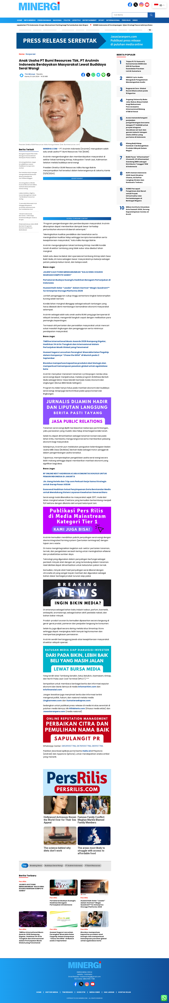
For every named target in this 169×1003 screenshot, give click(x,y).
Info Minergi (30, 20)
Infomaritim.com (87, 686)
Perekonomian (44, 20)
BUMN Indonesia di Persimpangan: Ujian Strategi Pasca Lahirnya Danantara (103, 25)
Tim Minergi (30, 74)
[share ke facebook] (83, 76)
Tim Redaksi (67, 992)
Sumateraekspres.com (78, 700)
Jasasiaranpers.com (54, 711)
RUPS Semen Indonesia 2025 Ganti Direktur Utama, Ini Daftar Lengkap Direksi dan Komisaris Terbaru (136, 178)
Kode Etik (81, 992)
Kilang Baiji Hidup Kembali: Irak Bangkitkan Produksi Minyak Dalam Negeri (137, 147)
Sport (101, 20)
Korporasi (30, 54)
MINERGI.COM (50, 148)
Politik (67, 20)
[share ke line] (104, 76)
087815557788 (84, 746)
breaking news (36, 865)
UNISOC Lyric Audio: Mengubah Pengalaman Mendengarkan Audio (137, 79)
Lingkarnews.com (52, 700)
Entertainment (90, 20)
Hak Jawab (109, 992)
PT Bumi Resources (92, 865)
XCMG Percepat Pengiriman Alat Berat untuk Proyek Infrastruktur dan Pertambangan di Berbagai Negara (136, 195)
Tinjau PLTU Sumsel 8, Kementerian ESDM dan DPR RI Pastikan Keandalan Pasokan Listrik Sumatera (136, 66)
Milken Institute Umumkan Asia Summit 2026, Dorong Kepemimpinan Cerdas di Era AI (137, 211)
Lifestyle (76, 20)
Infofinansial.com (52, 689)
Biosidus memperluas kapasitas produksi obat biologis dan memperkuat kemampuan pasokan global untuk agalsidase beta (75, 366)
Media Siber (94, 992)
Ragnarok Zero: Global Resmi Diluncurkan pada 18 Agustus (137, 90)
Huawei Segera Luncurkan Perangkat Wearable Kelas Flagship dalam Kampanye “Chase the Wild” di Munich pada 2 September (76, 355)
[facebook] (130, 6)
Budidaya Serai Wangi (54, 865)
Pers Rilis (126, 20)
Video (135, 20)
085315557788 (69, 746)
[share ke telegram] (98, 76)
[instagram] (141, 6)
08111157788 (97, 746)
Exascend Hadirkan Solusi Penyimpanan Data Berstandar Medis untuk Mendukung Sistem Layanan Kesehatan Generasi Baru (77, 491)
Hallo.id (87, 750)
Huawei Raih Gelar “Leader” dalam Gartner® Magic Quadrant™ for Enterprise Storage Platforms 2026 (76, 289)
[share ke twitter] (88, 76)
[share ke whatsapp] (93, 76)
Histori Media (51, 992)
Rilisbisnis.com (77, 708)
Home (19, 20)
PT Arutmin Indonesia (73, 865)
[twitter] (136, 6)
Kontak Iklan (124, 992)
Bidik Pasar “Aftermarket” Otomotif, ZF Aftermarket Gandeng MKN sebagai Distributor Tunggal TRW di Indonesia (137, 162)
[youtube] (147, 6)
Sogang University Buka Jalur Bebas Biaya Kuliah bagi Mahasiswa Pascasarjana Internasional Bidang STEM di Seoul (137, 105)
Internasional (113, 20)
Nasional (57, 20)
